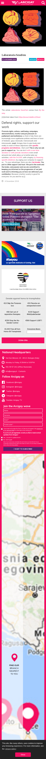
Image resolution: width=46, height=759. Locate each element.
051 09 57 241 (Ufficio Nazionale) (19, 367)
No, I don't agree (7, 440)
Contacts (22, 371)
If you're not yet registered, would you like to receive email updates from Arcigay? (22, 434)
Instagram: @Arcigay (14, 387)
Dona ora (23, 340)
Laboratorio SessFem (19, 110)
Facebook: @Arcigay (14, 382)
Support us (23, 201)
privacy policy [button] (10, 749)
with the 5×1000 (15, 157)
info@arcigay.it (11, 371)
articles (33, 59)
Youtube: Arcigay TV (14, 400)
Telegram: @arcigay (14, 396)
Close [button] (23, 755)
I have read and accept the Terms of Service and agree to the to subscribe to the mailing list (23, 429)
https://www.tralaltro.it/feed (29, 117)
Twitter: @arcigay (13, 391)
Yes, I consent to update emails (12, 437)
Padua (41, 59)
